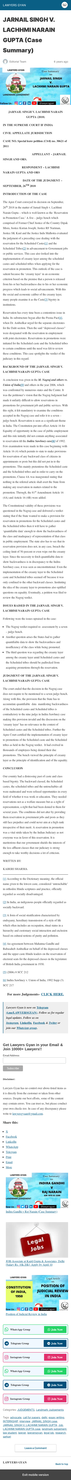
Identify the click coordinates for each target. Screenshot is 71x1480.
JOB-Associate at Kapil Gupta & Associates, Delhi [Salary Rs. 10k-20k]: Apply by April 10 (35, 1262)
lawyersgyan (34, 1432)
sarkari (7, 1436)
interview (24, 1421)
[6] (4, 980)
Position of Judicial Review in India (26, 1314)
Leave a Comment (36, 1448)
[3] (46, 299)
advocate (15, 1417)
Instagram (12, 1023)
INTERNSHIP (10, 1421)
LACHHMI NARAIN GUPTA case (21, 1428)
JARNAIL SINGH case (44, 1421)
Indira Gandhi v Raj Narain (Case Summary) (31, 1211)
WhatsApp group (27, 1028)
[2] (24, 248)
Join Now (57, 1329)
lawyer (22, 1432)
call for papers (31, 1417)
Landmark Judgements (50, 1409)
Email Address (11, 1055)
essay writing (56, 1417)
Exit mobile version (35, 1475)
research (60, 1432)
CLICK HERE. (52, 994)
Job (60, 1425)
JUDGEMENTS (26, 1409)
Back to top (62, 1464)
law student (10, 1432)
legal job (49, 1432)
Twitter (53, 1023)
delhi (44, 1417)
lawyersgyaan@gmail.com (27, 1113)
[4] (60, 318)
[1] (46, 243)
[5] (4, 972)
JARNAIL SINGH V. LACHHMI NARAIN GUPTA (30, 1425)
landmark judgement (54, 1428)
